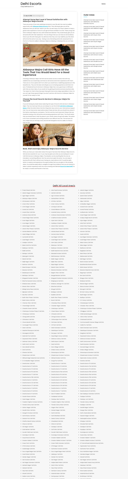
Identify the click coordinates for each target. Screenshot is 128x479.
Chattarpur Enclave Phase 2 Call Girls (33, 311)
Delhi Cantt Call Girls (28, 344)
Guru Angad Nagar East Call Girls (31, 451)
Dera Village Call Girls (57, 347)
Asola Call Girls (84, 234)
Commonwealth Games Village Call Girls (92, 322)
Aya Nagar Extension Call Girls (88, 237)
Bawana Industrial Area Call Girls (89, 270)
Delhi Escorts (31, 4)
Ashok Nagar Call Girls (28, 226)
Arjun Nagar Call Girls (86, 220)
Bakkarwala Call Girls (86, 256)
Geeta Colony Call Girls (58, 418)
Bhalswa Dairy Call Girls (29, 284)
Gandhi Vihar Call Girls (28, 410)
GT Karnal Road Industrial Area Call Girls (91, 443)
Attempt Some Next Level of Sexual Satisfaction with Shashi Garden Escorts (94, 106)
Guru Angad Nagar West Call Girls (61, 451)
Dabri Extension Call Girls (58, 328)
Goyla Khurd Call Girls (28, 438)
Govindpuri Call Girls (28, 435)
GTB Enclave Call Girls (28, 446)
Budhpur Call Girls (85, 297)
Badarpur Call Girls (27, 248)
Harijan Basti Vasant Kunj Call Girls (90, 462)
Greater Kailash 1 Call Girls (87, 438)
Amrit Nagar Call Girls (28, 207)
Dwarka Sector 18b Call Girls (30, 377)
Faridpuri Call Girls (85, 396)
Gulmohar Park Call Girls (87, 449)
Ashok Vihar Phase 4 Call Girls (88, 229)
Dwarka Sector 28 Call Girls (59, 385)
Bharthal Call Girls (56, 286)
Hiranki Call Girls (27, 473)
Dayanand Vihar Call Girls (29, 339)
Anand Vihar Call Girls (28, 212)
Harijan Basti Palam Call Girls (59, 462)
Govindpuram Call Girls (87, 432)
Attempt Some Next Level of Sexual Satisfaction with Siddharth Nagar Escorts (94, 28)
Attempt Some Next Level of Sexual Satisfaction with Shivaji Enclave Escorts (94, 66)
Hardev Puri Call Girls (57, 457)
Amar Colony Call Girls (57, 204)
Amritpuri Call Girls (56, 207)
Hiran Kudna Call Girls (86, 471)
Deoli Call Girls (55, 344)
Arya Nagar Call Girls (28, 223)
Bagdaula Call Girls (85, 251)
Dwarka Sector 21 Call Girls (88, 380)
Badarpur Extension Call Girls (59, 248)
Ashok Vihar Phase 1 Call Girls (88, 226)
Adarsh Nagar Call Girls (87, 190)
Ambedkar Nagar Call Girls (88, 204)
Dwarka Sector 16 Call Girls (30, 372)
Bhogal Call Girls (56, 289)
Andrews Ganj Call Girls (29, 215)
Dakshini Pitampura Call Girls (30, 330)
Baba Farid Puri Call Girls (29, 245)
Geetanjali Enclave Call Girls (88, 418)
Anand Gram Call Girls (86, 207)
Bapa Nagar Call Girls (57, 264)
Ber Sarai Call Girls (85, 275)
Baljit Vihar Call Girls (57, 262)
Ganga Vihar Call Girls (86, 410)
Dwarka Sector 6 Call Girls (30, 391)
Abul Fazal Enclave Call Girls (59, 190)
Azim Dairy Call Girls (57, 242)
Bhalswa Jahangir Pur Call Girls (60, 284)
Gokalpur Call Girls (56, 427)
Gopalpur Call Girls (85, 429)
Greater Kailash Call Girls (58, 438)
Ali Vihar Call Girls (56, 201)
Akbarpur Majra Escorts (40, 26)
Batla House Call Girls (86, 267)
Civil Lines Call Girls (56, 322)
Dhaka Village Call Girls (86, 350)
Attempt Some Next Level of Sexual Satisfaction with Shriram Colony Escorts (94, 54)
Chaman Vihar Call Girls (29, 303)
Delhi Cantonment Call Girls (88, 341)
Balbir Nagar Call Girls (57, 259)
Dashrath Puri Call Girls (29, 336)
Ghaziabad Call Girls (57, 421)
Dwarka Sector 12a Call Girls (88, 366)
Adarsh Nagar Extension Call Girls (32, 193)
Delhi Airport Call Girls (57, 341)
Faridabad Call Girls (57, 396)
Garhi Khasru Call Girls (28, 416)
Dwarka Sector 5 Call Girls (87, 388)
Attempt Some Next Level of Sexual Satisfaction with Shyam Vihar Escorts (94, 35)
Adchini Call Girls (56, 193)
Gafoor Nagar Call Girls (29, 407)
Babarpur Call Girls (56, 245)
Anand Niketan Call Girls (58, 209)
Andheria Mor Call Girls (86, 212)
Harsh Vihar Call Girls (57, 465)
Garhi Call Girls (55, 413)
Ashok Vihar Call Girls (57, 226)
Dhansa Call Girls (27, 352)
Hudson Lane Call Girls (28, 476)
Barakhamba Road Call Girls (88, 264)
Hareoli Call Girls (85, 457)
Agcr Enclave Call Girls (57, 196)
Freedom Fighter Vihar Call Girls (60, 402)
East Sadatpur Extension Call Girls (90, 394)
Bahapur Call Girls (27, 253)
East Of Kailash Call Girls (58, 394)
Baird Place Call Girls (86, 253)
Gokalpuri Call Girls (85, 427)
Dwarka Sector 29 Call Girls (88, 385)
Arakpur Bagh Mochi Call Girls (88, 218)
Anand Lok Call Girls (28, 209)
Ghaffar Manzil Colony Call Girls (31, 421)
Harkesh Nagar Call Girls (29, 465)
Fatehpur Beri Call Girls (58, 399)
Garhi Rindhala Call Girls (58, 416)
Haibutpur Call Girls (56, 454)
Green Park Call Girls (28, 443)
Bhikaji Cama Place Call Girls (30, 289)
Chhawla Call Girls (56, 314)
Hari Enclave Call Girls (28, 460)
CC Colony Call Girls (86, 300)
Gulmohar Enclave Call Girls (59, 449)
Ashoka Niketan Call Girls (29, 231)
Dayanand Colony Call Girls (88, 336)
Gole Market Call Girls (28, 429)
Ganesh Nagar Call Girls (58, 410)
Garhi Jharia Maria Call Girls (88, 413)
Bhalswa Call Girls (85, 281)
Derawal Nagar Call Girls (87, 347)
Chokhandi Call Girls (86, 319)
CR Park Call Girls (56, 325)
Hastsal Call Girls (27, 468)
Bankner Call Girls (27, 264)
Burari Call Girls (55, 300)
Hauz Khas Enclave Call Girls (88, 468)
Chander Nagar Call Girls (58, 306)
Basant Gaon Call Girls (57, 267)
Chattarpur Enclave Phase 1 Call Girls (91, 308)
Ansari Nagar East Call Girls (88, 215)
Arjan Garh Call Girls (57, 220)
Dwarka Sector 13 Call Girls (30, 369)
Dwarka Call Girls (85, 361)
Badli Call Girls (26, 251)
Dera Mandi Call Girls (28, 347)
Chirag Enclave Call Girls (58, 317)
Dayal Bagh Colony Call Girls (59, 336)
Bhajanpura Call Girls (57, 281)
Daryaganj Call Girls (28, 333)
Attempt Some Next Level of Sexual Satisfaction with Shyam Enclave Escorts (94, 48)
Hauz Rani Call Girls (27, 471)
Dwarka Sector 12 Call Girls (59, 366)
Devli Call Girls (26, 350)
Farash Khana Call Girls (29, 396)
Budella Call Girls (56, 295)
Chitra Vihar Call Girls (86, 317)
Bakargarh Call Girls (28, 256)
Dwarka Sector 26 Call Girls (88, 383)
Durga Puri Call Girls (57, 361)
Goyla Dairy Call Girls (86, 435)
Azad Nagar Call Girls (28, 240)
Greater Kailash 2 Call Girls (30, 440)
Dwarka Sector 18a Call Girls (88, 374)
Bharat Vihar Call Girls (28, 286)
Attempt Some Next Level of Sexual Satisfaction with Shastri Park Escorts (94, 92)
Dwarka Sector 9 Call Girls (29, 394)
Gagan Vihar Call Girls (57, 407)
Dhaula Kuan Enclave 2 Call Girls (89, 355)
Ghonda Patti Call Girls (86, 424)
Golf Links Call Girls (56, 429)
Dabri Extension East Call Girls (88, 328)
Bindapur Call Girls (56, 292)
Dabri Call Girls (26, 328)
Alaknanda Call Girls (86, 198)
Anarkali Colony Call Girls (58, 212)
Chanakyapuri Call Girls (87, 303)
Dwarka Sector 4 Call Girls (59, 388)
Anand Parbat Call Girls (87, 209)
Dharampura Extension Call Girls (89, 352)
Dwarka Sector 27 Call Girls (30, 385)
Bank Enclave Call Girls (86, 262)
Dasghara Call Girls (85, 333)
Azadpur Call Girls (27, 242)
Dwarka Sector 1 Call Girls (58, 363)
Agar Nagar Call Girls (28, 196)
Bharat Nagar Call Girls (86, 284)
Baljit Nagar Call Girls (28, 262)
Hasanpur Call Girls (85, 465)
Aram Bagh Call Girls (28, 220)
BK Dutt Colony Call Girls (87, 292)
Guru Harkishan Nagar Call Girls (89, 451)
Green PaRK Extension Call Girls (60, 443)
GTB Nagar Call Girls (57, 446)
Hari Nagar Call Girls (57, 460)
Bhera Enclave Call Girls (87, 286)
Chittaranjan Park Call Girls (59, 319)
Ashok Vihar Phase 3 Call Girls (59, 229)
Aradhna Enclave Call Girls (59, 218)
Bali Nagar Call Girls (85, 259)
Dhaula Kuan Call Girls (28, 355)
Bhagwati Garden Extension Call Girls (62, 278)
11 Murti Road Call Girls (28, 190)
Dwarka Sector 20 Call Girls (59, 380)
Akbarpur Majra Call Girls (29, 198)
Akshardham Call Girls (57, 198)
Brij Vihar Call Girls (27, 295)
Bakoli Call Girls (26, 259)
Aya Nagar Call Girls (57, 237)
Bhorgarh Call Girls (85, 289)
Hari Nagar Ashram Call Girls (88, 460)
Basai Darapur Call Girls (29, 267)
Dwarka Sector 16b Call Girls (88, 372)
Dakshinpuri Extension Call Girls (89, 330)
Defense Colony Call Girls (29, 341)
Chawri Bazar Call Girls (57, 311)
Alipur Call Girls (84, 201)
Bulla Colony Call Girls (28, 300)
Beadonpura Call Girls (28, 273)
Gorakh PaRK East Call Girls (30, 432)
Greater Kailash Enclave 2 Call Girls (90, 440)
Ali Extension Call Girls (28, 201)
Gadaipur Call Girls (85, 405)
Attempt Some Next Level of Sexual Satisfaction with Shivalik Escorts (94, 60)
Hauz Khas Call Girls (57, 468)
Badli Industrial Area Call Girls (59, 251)
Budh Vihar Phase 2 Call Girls (59, 297)
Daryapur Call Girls (56, 333)
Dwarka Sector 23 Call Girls (59, 383)
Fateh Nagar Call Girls (28, 399)
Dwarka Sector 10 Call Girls (88, 363)
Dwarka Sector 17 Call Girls (30, 374)
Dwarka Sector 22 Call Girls (30, 383)
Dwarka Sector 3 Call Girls (29, 388)
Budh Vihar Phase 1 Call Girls (30, 297)
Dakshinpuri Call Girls (57, 330)
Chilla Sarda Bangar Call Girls (88, 314)
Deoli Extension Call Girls (87, 344)
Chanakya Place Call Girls (58, 303)
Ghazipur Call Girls (85, 421)
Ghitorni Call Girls (56, 424)
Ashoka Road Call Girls (57, 231)
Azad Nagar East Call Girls (58, 240)
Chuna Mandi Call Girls (28, 322)
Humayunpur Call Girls (57, 476)
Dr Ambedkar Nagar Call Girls (31, 361)
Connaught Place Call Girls (30, 325)
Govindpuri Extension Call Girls (60, 435)
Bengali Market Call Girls (58, 275)
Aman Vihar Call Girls (28, 204)
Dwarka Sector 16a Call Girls (59, 372)
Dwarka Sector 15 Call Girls (88, 369)
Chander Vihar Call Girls (87, 306)
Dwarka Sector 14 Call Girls (59, 369)
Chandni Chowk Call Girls (29, 308)
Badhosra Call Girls (85, 248)
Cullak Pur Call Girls (85, 325)
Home (103, 4)
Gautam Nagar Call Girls (87, 416)
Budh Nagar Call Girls (86, 295)
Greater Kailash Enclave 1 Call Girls (61, 440)
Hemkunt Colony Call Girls (58, 471)
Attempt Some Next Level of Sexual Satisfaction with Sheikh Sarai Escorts (94, 86)
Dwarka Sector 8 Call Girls (87, 391)
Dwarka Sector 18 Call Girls (59, 374)
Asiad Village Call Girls (28, 234)
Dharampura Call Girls (57, 352)
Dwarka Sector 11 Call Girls (30, 366)
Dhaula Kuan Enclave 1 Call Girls (60, 355)
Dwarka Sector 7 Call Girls (58, 391)
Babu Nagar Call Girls (86, 245)
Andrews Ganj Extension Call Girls (61, 215)
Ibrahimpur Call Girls (86, 476)
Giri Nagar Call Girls (28, 427)
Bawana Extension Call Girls (59, 270)
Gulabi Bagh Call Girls (28, 449)
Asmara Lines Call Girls (57, 234)
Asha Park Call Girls (85, 223)
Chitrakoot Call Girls (28, 319)
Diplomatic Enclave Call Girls (88, 358)
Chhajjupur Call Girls (86, 311)
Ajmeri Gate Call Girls (86, 196)
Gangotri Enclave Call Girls (30, 413)
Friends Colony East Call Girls (30, 405)
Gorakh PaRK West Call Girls (59, 432)
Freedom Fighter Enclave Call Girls (32, 402)
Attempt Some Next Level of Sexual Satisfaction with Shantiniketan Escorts (94, 112)
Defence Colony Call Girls (58, 339)
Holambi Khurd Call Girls (87, 473)
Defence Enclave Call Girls (87, 339)
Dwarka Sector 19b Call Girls (88, 377)
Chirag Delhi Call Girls (28, 317)
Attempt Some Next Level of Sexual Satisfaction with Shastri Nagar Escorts (94, 99)
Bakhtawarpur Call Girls (58, 256)
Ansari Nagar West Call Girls (30, 218)
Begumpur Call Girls (86, 273)
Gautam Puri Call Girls (28, 418)
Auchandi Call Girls (27, 237)
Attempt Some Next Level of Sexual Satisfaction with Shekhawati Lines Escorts (94, 79)
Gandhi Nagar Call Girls (87, 407)
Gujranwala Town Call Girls (88, 446)
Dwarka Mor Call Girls (28, 363)
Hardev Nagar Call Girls (29, 457)
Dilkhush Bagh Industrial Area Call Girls (33, 358)
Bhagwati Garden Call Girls (30, 278)
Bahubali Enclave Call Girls (59, 253)
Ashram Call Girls (85, 231)
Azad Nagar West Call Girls (88, 240)
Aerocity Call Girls (85, 193)
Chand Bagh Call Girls (28, 306)
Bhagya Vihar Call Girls (86, 278)
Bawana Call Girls (27, 270)
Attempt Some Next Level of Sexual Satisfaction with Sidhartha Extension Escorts (94, 21)
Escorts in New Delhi (66, 166)
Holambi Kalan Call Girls (58, 473)
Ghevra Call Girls (27, 424)
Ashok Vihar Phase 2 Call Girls (30, 229)
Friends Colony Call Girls (87, 402)
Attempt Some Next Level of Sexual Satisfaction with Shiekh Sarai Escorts (94, 73)
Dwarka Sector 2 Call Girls (29, 380)
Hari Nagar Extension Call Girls (31, 462)
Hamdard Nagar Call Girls (87, 454)
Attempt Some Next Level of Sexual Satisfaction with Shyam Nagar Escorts (94, 41)
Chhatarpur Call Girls (28, 314)
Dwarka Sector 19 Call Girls (59, 377)
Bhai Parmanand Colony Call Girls (32, 281)
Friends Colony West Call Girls (60, 405)
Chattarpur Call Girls (57, 308)
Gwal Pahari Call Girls (28, 454)
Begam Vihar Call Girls (57, 273)
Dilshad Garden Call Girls (58, 358)
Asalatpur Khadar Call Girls (59, 223)
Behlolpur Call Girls (27, 275)
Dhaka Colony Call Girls (58, 350)
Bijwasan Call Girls (27, 292)
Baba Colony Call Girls (86, 242)
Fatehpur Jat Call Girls (86, 399)
